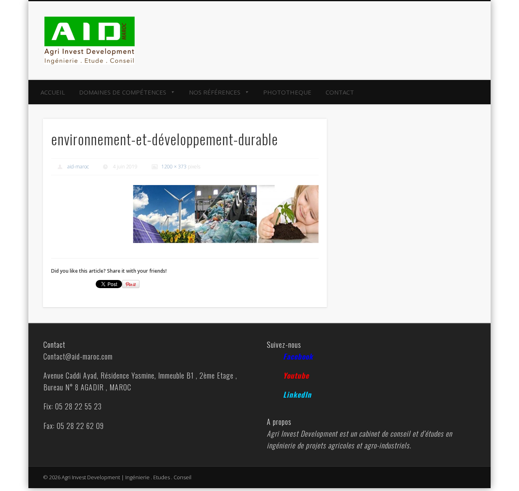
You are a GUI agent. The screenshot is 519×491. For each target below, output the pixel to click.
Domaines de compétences (122, 92)
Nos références (214, 92)
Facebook (298, 356)
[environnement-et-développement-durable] (226, 214)
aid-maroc (78, 166)
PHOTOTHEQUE (287, 92)
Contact (340, 92)
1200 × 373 (174, 166)
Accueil (53, 92)
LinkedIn (297, 394)
